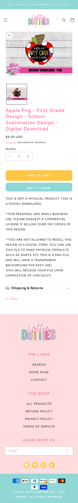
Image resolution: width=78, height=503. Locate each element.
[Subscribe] (66, 450)
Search (39, 364)
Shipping (11, 142)
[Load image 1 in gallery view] (17, 94)
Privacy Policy (39, 419)
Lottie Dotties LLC (40, 491)
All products (39, 403)
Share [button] (14, 298)
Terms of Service (39, 426)
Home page (39, 372)
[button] (6, 20)
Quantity (11, 148)
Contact (39, 380)
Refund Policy (39, 411)
